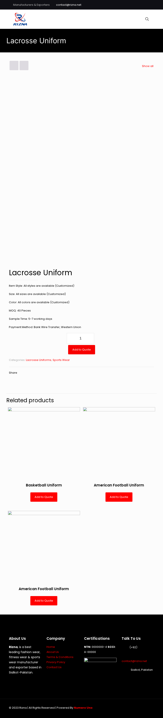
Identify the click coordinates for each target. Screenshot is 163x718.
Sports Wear (61, 360)
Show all (147, 66)
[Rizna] (20, 19)
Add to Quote (81, 350)
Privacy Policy (55, 662)
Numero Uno (83, 708)
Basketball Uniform (44, 485)
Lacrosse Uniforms (38, 360)
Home (50, 647)
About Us (52, 652)
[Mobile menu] (132, 19)
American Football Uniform (119, 485)
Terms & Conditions (59, 657)
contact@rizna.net (68, 5)
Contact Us (54, 667)
